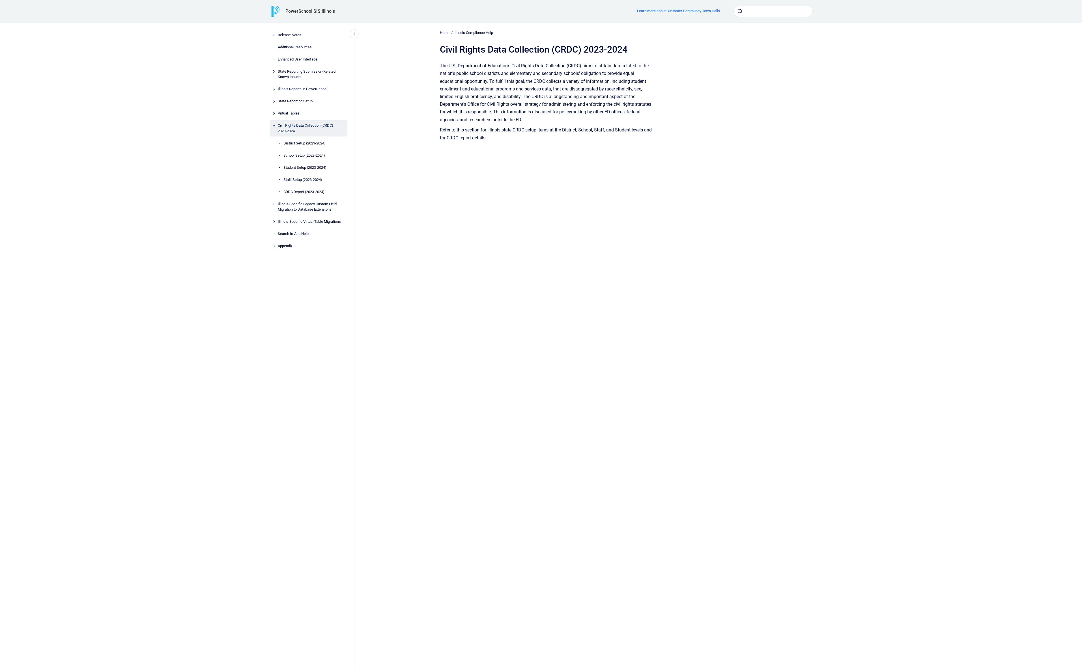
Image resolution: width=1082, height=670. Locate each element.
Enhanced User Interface (297, 59)
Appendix (285, 246)
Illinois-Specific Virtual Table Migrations (309, 221)
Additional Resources (295, 47)
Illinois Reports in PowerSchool (302, 89)
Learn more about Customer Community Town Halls (678, 11)
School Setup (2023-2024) (304, 155)
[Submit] (740, 11)
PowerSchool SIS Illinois (310, 11)
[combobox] (773, 11)
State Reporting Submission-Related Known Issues (306, 74)
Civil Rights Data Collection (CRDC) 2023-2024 (305, 128)
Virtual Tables (289, 113)
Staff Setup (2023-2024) (302, 180)
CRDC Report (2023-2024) (303, 192)
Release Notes (289, 35)
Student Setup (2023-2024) (304, 167)
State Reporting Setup (295, 101)
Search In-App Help (293, 234)
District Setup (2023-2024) (304, 143)
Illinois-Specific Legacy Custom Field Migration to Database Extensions (307, 207)
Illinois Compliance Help (474, 33)
